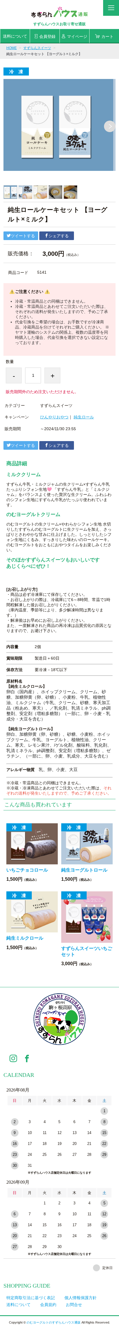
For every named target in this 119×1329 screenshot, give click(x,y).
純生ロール (84, 417)
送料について (18, 1305)
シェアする (59, 235)
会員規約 (48, 1305)
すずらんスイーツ (37, 48)
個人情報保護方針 (80, 1298)
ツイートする (23, 235)
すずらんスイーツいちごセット (86, 951)
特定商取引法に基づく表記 (30, 1298)
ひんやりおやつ (54, 417)
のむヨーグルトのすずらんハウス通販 (54, 1322)
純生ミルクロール (24, 938)
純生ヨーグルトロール (84, 870)
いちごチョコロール (27, 870)
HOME (11, 48)
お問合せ (74, 1305)
